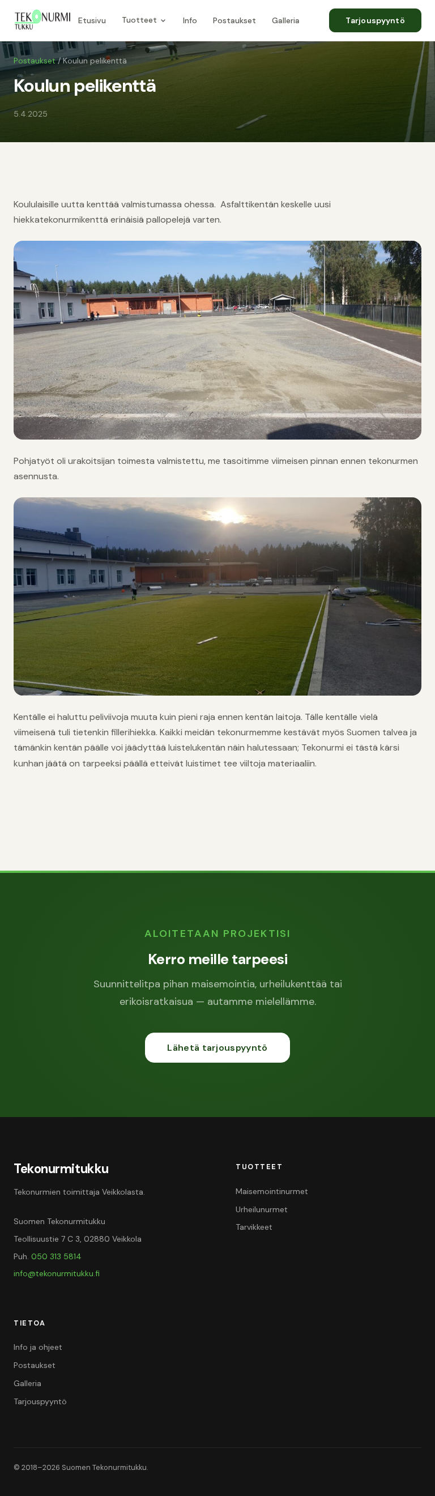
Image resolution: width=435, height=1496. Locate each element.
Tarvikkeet (254, 1227)
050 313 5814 (56, 1256)
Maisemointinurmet (272, 1191)
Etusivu (92, 20)
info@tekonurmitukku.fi (57, 1273)
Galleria (286, 20)
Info (190, 20)
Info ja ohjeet (38, 1347)
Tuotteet (139, 20)
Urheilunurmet (262, 1209)
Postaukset (234, 20)
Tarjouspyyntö (375, 20)
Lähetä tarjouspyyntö (217, 1048)
